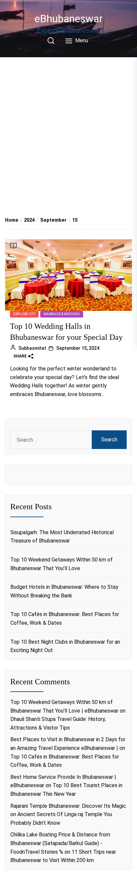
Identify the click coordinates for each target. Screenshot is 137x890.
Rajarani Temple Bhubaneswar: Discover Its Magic (68, 806)
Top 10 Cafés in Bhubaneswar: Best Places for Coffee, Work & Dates (64, 618)
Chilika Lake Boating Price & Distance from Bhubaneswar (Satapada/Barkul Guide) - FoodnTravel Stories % (60, 843)
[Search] (51, 40)
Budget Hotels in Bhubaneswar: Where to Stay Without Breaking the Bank (64, 591)
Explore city (24, 314)
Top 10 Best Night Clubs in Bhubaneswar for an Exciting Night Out (65, 646)
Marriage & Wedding (62, 314)
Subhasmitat (32, 348)
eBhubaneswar (69, 18)
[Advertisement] (68, 129)
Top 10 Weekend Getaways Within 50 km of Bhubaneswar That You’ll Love (61, 563)
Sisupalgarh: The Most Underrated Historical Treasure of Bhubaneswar (62, 536)
